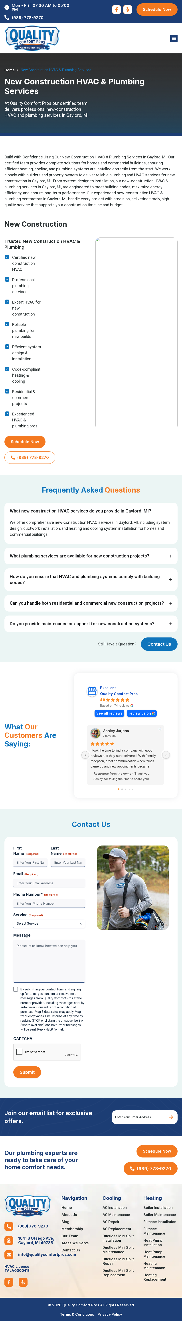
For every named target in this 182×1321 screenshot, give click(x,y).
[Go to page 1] (122, 789)
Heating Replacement (154, 1277)
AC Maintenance (116, 1214)
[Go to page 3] (129, 789)
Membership (72, 1229)
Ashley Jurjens (116, 731)
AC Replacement (117, 1229)
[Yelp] (127, 9)
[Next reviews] (166, 755)
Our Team (69, 1236)
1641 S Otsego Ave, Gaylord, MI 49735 (36, 1240)
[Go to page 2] (125, 789)
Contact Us (70, 1250)
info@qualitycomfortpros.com (47, 1254)
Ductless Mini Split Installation (118, 1238)
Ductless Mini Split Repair (118, 1261)
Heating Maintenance (154, 1265)
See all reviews (109, 713)
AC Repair (111, 1222)
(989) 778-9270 (33, 1226)
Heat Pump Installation (152, 1242)
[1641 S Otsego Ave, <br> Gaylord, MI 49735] (8, 1240)
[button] (174, 38)
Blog (65, 1222)
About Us (69, 1214)
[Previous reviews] (85, 755)
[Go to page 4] (132, 789)
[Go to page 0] (118, 789)
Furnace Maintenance (154, 1231)
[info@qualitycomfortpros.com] (8, 1254)
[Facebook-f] (116, 9)
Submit (27, 1072)
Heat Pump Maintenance (154, 1254)
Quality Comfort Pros (119, 694)
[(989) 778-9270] (8, 1226)
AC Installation (115, 1207)
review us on (140, 713)
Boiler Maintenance (159, 1214)
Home (9, 70)
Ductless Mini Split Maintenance (118, 1249)
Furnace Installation (159, 1222)
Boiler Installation (158, 1207)
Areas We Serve (75, 1243)
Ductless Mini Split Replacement (118, 1272)
